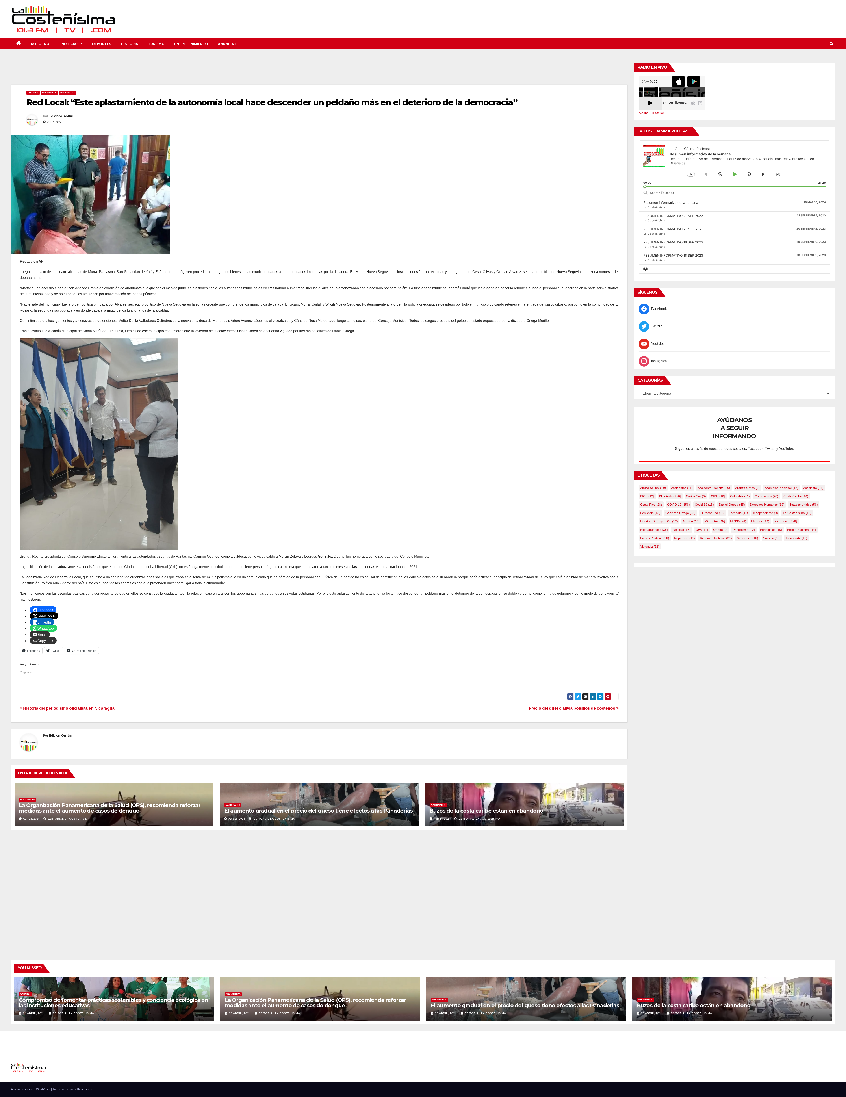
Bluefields (670, 496)
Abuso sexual (653, 488)
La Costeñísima (797, 513)
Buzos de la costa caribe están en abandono (486, 810)
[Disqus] (319, 890)
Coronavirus (766, 496)
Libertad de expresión (659, 521)
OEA (702, 529)
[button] (831, 44)
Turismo (156, 44)
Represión (684, 538)
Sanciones (747, 538)
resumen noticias (716, 538)
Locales (33, 92)
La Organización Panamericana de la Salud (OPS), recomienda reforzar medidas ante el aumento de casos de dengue (109, 808)
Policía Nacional (801, 529)
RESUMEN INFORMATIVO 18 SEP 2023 (673, 255)
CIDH (718, 496)
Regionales (67, 92)
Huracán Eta (713, 513)
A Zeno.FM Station (652, 113)
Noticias (70, 44)
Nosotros (41, 44)
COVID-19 (678, 504)
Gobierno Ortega (680, 513)
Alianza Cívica (747, 488)
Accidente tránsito (714, 488)
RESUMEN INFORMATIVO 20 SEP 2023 (673, 229)
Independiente (765, 513)
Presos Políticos (654, 538)
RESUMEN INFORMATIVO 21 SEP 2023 (673, 216)
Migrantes (715, 521)
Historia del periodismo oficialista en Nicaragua (68, 708)
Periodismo (744, 529)
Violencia (649, 546)
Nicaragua (785, 521)
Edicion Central (61, 116)
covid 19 (704, 504)
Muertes (760, 521)
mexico (691, 521)
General (25, 994)
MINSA (738, 521)
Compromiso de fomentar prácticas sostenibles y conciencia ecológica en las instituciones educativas (113, 1003)
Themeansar (84, 1089)
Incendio (739, 513)
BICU (647, 496)
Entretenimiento (191, 44)
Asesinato (813, 488)
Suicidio (772, 538)
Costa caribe (795, 496)
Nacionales (49, 92)
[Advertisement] (319, 72)
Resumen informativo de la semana (670, 202)
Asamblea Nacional (781, 488)
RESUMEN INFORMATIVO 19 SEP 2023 (673, 242)
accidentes (682, 488)
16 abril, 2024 (240, 1013)
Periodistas (771, 529)
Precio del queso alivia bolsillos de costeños (572, 708)
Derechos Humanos (767, 504)
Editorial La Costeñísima (68, 818)
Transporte (796, 538)
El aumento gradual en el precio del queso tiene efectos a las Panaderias (318, 810)
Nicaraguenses (654, 529)
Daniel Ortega (732, 504)
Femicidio (650, 513)
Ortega (720, 529)
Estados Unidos (803, 504)
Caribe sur (696, 496)
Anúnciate (228, 44)
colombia (740, 496)
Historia (129, 44)
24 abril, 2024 (34, 1013)
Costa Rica (651, 504)
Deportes (101, 44)
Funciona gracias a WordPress (31, 1089)
